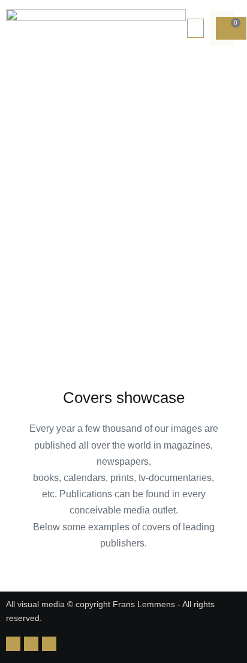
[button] (195, 28)
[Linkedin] (13, 644)
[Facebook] (49, 644)
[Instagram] (31, 644)
